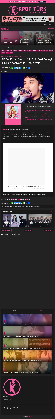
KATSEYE (43, 50)
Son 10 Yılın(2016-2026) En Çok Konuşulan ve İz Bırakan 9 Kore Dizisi (27, 41)
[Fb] (17, 408)
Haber (24, 50)
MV (47, 50)
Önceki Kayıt (49, 230)
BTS (11, 50)
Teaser (11, 52)
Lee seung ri (11, 188)
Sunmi (7, 52)
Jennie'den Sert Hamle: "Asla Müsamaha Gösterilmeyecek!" (21, 336)
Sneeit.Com (30, 416)
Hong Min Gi (29, 50)
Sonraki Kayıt (6, 230)
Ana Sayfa (28, 230)
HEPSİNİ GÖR (50, 28)
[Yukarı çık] (53, 417)
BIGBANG (7, 50)
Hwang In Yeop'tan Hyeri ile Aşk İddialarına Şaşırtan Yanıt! (21, 372)
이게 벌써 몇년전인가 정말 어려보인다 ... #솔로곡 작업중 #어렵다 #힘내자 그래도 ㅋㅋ (26, 186)
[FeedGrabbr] (17, 118)
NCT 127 (39, 38)
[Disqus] (27, 254)
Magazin (51, 50)
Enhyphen (20, 50)
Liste (21, 37)
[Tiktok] (10, 408)
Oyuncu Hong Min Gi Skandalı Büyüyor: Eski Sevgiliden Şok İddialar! (23, 348)
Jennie (34, 50)
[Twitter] (14, 408)
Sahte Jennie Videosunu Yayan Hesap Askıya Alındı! (19, 324)
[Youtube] (4, 408)
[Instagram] (7, 408)
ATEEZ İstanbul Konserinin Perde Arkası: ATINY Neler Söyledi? (22, 360)
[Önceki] (3, 32)
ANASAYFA (3, 56)
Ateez (3, 50)
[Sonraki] (51, 32)
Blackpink (15, 50)
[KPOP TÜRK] (27, 15)
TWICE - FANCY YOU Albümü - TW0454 (13, 121)
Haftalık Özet (5, 38)
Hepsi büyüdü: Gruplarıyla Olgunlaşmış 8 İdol (36, 114)
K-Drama (38, 50)
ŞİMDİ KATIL (42, 1)
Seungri (21, 56)
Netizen (3, 52)
